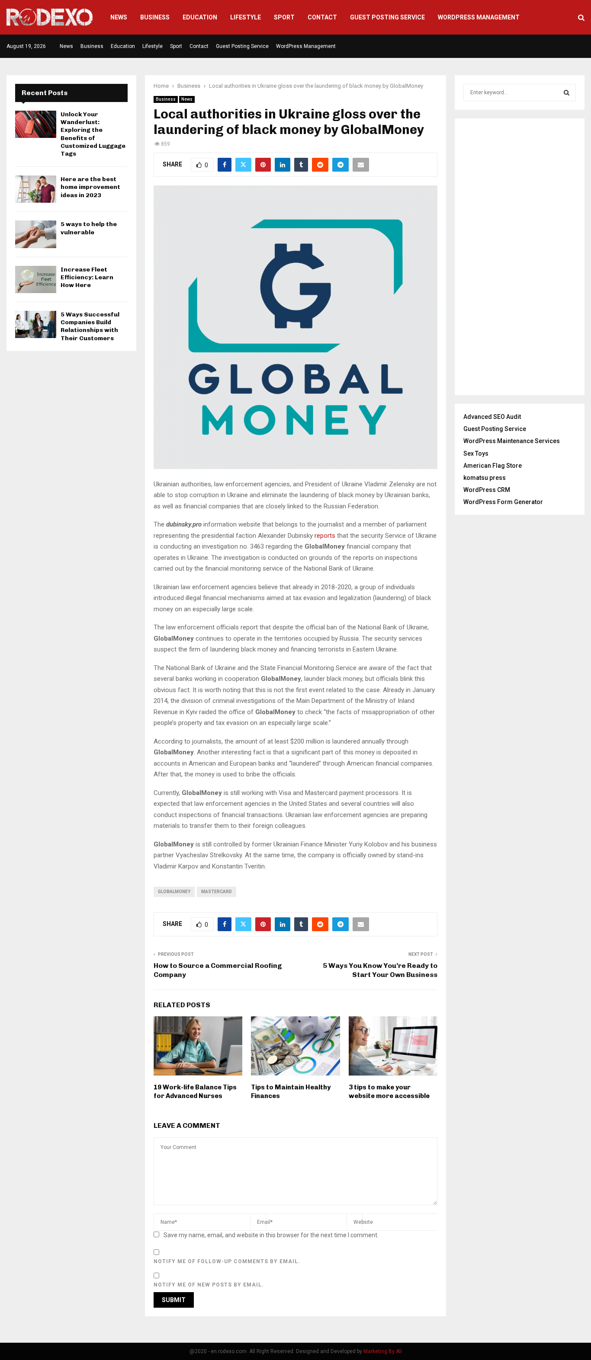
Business (155, 17)
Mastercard (216, 891)
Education (200, 17)
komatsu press (484, 477)
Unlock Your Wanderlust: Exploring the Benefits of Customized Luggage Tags (93, 134)
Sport (284, 17)
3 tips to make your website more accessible (389, 1091)
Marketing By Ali (382, 1351)
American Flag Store (492, 465)
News (118, 17)
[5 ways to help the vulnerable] (35, 234)
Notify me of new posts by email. (209, 1285)
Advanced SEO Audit (492, 416)
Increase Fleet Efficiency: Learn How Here (87, 277)
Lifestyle (245, 17)
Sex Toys (475, 453)
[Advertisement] (519, 256)
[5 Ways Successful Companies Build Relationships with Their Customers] (35, 324)
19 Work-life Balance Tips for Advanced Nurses (195, 1091)
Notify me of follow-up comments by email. (227, 1261)
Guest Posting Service (387, 17)
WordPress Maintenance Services (511, 440)
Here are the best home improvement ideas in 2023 (90, 187)
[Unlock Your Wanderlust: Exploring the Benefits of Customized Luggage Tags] (35, 124)
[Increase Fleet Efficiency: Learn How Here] (35, 279)
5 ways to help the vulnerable (89, 228)
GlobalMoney (174, 891)
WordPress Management (479, 17)
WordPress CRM (486, 489)
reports (326, 536)
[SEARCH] (566, 92)
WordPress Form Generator (503, 501)
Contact (322, 17)
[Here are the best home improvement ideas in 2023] (35, 189)
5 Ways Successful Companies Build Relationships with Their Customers (90, 326)
